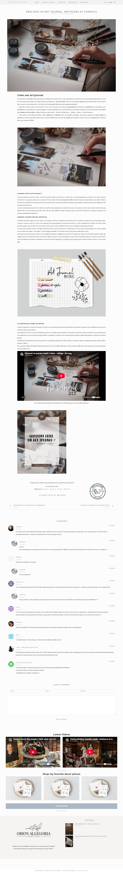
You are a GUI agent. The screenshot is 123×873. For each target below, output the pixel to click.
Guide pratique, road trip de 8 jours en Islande (90, 836)
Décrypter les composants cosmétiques (29, 505)
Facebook (45, 489)
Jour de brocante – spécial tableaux (87, 824)
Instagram (53, 489)
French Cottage (48, 2)
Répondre (112, 525)
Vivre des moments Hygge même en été (95, 505)
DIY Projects (53, 13)
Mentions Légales (82, 870)
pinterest (62, 495)
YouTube (59, 489)
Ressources (72, 2)
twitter (53, 495)
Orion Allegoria (17, 2)
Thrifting (84, 2)
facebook (44, 495)
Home (37, 2)
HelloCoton (67, 489)
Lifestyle (61, 2)
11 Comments (70, 13)
